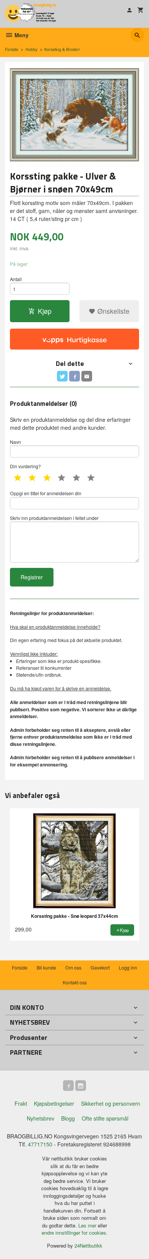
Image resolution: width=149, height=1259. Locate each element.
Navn (15, 442)
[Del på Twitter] (62, 376)
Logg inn (128, 967)
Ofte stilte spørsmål (105, 1118)
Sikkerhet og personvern (110, 1103)
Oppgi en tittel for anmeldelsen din (45, 493)
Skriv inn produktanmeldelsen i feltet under (54, 518)
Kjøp (45, 311)
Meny (21, 35)
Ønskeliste (113, 311)
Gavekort (100, 967)
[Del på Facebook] (74, 376)
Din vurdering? (25, 466)
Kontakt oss (75, 982)
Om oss (73, 967)
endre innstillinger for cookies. (75, 1232)
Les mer (88, 1225)
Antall (16, 279)
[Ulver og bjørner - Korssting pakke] (74, 115)
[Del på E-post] (86, 376)
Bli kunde (46, 967)
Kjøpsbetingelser (54, 1103)
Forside (11, 49)
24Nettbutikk (88, 1245)
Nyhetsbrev (40, 1118)
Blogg (68, 1118)
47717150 (40, 1144)
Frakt (21, 1103)
